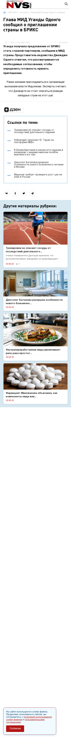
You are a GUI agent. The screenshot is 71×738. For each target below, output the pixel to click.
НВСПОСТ (13, 12)
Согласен (15, 729)
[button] (13, 109)
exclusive (24, 12)
